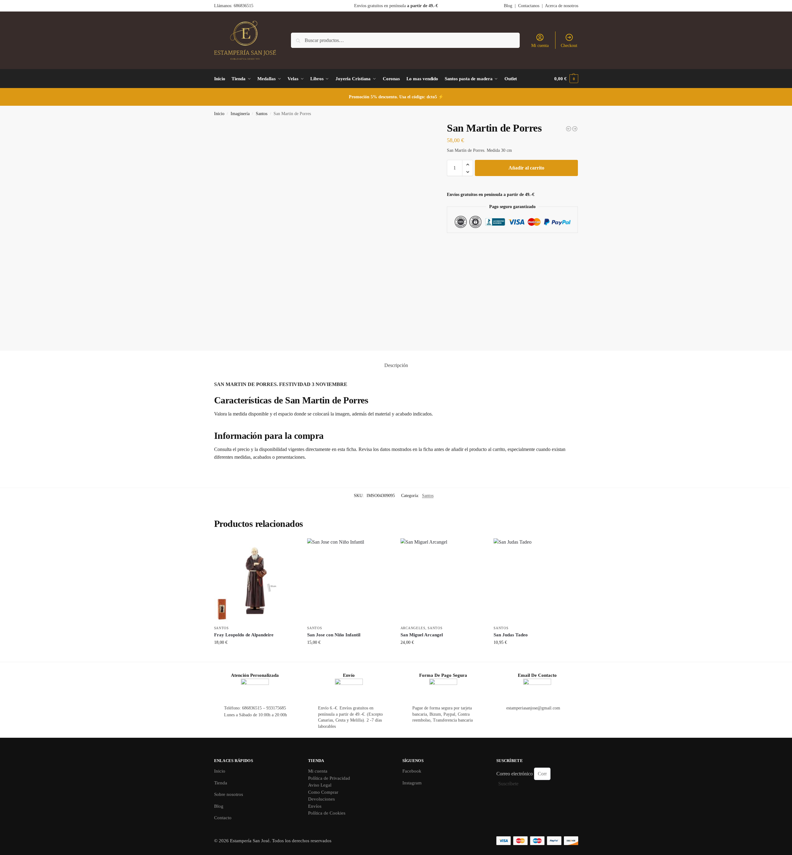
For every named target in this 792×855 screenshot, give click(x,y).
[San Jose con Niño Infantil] (349, 580)
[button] (566, 78)
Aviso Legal (319, 785)
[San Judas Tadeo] (536, 580)
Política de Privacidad (329, 778)
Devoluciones (321, 799)
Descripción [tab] (396, 365)
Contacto (223, 817)
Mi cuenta (540, 45)
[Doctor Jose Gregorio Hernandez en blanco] (575, 129)
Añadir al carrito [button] (256, 655)
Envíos (314, 806)
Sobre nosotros (228, 794)
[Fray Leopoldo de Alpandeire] (256, 580)
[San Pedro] (568, 129)
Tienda (220, 782)
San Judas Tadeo (511, 634)
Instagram (412, 782)
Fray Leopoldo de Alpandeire (244, 634)
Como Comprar (323, 792)
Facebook (411, 771)
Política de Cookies (326, 813)
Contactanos (528, 5)
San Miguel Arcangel (422, 634)
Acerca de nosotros (561, 5)
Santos (261, 113)
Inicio (219, 113)
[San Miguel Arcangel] (443, 580)
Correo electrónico (515, 773)
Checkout (569, 45)
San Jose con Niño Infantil (333, 634)
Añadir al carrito (526, 168)
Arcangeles (413, 628)
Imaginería (240, 113)
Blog (508, 5)
